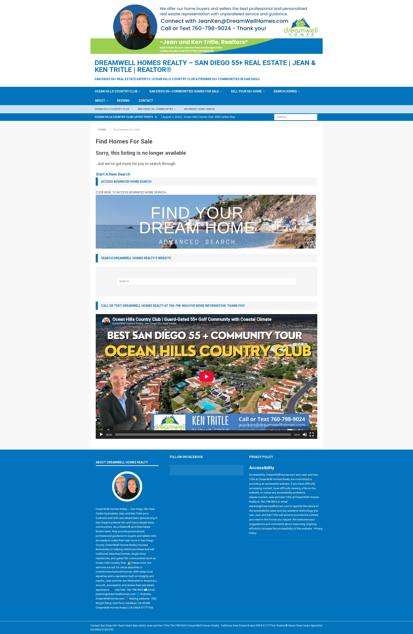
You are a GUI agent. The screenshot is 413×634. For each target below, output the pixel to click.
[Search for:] (295, 116)
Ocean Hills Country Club (116, 91)
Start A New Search (113, 174)
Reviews (123, 100)
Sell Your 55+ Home (246, 91)
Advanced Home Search (199, 109)
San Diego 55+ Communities (155, 109)
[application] (206, 376)
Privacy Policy (261, 457)
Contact (146, 100)
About (100, 100)
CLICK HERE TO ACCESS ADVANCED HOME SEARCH (131, 192)
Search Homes (285, 91)
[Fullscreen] (312, 434)
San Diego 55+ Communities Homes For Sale (184, 91)
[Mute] (305, 434)
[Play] (101, 434)
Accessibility (261, 467)
